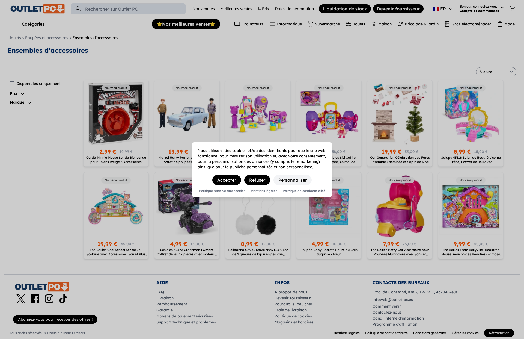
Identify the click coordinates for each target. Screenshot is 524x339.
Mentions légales (264, 191)
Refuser (257, 180)
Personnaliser (292, 180)
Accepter (226, 180)
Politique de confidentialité (304, 191)
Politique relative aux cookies (222, 191)
